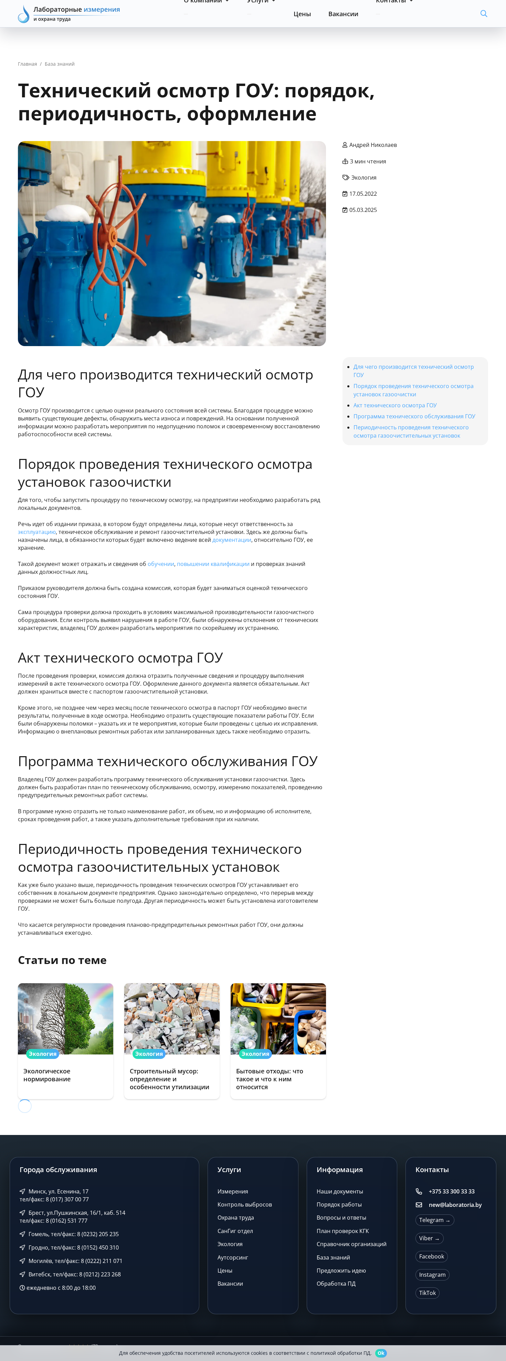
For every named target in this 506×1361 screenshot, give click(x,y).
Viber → (429, 1238)
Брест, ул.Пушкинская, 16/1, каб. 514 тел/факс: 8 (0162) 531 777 (72, 1216)
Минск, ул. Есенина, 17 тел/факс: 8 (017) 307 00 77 (54, 1195)
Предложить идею (341, 1270)
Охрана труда (236, 1218)
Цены (225, 1270)
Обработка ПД (336, 1284)
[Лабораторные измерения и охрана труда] (69, 13)
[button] (484, 13)
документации (231, 540)
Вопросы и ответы (341, 1218)
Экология (230, 1244)
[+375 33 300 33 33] (422, 1192)
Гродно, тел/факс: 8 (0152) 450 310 (73, 1247)
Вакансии (230, 1284)
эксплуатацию (37, 532)
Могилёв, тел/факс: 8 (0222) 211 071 (75, 1261)
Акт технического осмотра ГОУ (395, 405)
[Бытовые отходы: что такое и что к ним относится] (278, 1041)
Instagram (432, 1274)
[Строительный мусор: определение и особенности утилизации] (172, 1041)
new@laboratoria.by (455, 1205)
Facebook (431, 1256)
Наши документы (340, 1191)
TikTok (427, 1293)
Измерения (233, 1191)
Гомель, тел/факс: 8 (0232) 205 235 (73, 1234)
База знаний (333, 1257)
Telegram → (435, 1220)
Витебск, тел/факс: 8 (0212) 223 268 (74, 1274)
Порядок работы (339, 1204)
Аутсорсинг (233, 1257)
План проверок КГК (343, 1231)
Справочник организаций (352, 1244)
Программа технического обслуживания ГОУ (414, 416)
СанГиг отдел (235, 1231)
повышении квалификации (213, 564)
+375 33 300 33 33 (452, 1191)
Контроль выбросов (245, 1204)
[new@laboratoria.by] (422, 1205)
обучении (161, 564)
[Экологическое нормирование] (65, 1041)
